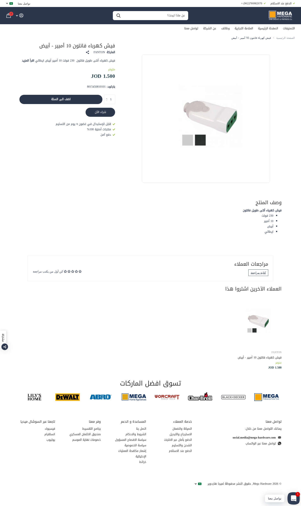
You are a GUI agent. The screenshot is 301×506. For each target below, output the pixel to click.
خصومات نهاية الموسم (86, 440)
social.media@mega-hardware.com (254, 437)
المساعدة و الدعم (133, 421)
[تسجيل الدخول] (19, 15)
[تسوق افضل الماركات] (267, 397)
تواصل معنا (24, 3)
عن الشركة (209, 28)
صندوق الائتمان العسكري (85, 434)
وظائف (225, 28)
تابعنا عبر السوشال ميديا (37, 421)
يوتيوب (50, 440)
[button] (105, 96)
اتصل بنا (141, 429)
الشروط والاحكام (136, 434)
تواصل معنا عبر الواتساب (261, 443)
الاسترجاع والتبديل (181, 434)
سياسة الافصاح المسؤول (130, 440)
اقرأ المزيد (28, 60)
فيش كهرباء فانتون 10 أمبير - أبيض (260, 357)
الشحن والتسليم (182, 445)
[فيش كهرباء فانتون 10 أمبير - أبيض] (257, 322)
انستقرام (49, 434)
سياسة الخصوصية (135, 445)
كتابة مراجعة (258, 272)
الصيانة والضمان (182, 429)
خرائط (142, 462)
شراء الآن (100, 112)
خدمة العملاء (182, 421)
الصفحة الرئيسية (268, 28)
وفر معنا (95, 421)
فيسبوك (50, 429)
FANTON (99, 52)
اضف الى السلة (61, 99)
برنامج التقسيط (91, 429)
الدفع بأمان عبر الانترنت (178, 440)
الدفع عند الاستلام (180, 451)
